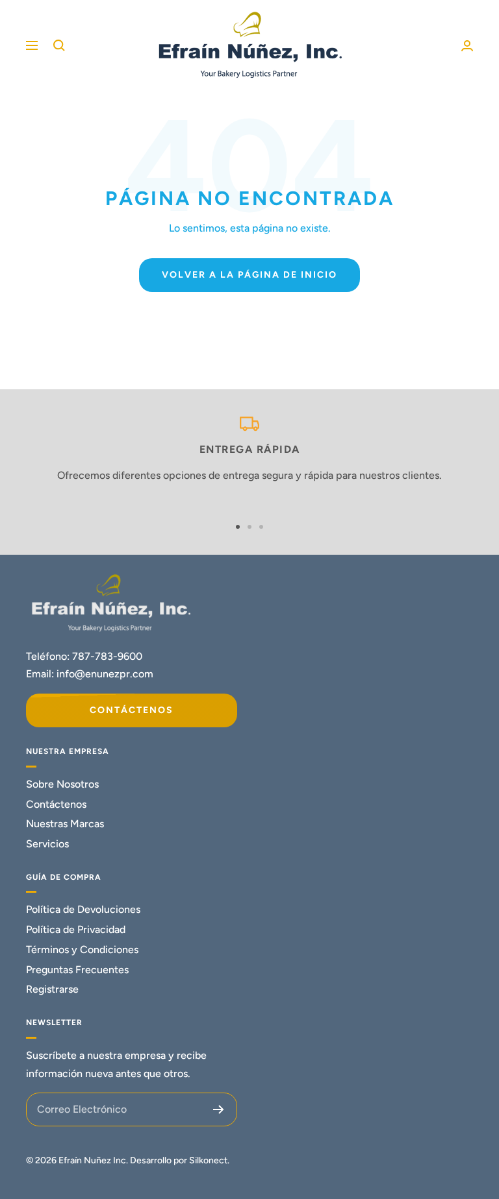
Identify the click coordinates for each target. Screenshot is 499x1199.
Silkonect (208, 1160)
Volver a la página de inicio (249, 274)
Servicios (47, 844)
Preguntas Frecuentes (77, 969)
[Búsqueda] (59, 45)
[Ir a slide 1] (238, 527)
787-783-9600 (107, 656)
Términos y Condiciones (82, 949)
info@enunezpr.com (105, 674)
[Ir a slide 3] (261, 527)
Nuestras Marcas (65, 824)
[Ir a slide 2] (249, 527)
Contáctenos (131, 710)
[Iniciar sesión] (467, 45)
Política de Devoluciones (83, 909)
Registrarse (52, 989)
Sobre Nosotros (62, 784)
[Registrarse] (218, 1109)
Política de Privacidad (75, 929)
